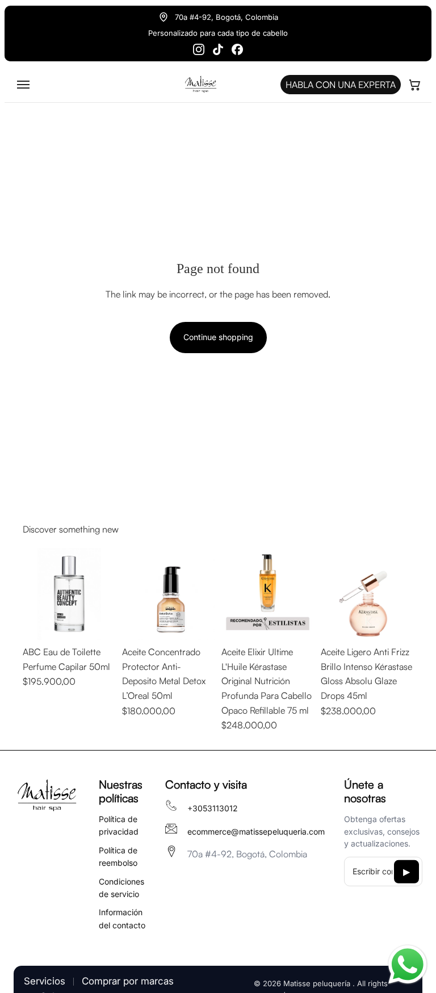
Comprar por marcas (128, 981)
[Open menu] (23, 84)
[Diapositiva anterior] (35, 594)
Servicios (44, 981)
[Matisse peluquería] (46, 796)
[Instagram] (198, 49)
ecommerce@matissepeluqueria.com (256, 831)
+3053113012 (212, 808)
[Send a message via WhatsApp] (407, 964)
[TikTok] (218, 49)
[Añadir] (97, 623)
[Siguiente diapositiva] (102, 594)
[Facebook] (237, 49)
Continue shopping (218, 337)
